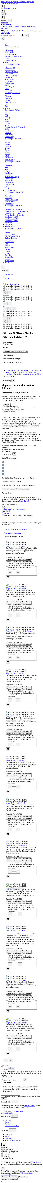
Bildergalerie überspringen (11, 284)
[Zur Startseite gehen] (8, 8)
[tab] (23, 372)
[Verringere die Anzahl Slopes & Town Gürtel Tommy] (10, 1049)
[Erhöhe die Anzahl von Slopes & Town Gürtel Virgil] (18, 829)
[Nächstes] (3, 267)
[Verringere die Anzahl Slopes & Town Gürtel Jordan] (10, 615)
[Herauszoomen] (5, 309)
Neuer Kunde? (24, 501)
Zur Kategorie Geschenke (13, 205)
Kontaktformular (17, 1111)
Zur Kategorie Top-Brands (14, 228)
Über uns (8, 1120)
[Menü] (3, 6)
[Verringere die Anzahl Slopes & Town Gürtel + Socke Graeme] (10, 744)
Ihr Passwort (6, 507)
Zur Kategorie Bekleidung (13, 139)
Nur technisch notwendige (9, 1177)
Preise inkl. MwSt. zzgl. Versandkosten (16, 351)
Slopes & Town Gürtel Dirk (15, 888)
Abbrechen (5, 513)
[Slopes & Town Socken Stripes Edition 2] (17, 286)
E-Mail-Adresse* (6, 1077)
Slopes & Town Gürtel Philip (15, 546)
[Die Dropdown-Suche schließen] (26, 35)
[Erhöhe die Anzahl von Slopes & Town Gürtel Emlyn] (18, 1006)
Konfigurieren (23, 1177)
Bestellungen (31, 26)
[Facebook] (2, 1145)
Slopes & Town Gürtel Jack (15, 673)
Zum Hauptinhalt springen (10, 2)
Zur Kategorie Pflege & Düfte (15, 192)
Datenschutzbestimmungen (20, 1087)
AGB (17, 1089)
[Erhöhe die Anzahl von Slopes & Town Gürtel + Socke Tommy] (18, 657)
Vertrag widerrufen (7, 1113)
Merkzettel (4, 28)
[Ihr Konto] (3, 17)
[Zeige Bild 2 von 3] (6, 295)
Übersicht (4, 26)
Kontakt (7, 1122)
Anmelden (4, 23)
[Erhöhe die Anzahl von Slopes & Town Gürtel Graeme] (18, 872)
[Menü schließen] (9, 20)
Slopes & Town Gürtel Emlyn (16, 980)
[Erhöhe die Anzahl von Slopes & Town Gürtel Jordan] (18, 615)
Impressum (8, 1134)
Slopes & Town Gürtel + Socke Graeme (19, 716)
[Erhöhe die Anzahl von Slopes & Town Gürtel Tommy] (18, 1049)
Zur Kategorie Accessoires (13, 161)
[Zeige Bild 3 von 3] (8, 295)
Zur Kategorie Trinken (12, 110)
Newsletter (8, 1124)
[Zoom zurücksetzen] (10, 309)
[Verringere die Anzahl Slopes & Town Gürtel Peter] (10, 964)
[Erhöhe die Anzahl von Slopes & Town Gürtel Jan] (18, 787)
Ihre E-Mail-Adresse (9, 505)
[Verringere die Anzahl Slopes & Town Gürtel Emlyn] (10, 1006)
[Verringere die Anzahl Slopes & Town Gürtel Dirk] (10, 914)
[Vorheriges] (3, 38)
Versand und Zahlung (12, 1126)
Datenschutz (9, 1138)
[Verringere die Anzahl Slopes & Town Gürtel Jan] (10, 787)
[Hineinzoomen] (14, 309)
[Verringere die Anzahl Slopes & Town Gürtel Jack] (10, 700)
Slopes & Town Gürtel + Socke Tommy (19, 631)
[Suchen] (4, 14)
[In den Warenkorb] (8, 577)
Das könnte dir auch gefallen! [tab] (18, 529)
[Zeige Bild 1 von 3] (4, 295)
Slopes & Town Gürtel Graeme (16, 845)
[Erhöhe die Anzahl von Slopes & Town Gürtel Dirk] (20, 914)
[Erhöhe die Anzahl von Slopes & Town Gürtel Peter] (20, 964)
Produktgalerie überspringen (13, 533)
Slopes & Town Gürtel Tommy (16, 1023)
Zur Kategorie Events (12, 47)
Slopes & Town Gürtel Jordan (16, 589)
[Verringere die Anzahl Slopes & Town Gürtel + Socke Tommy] (10, 657)
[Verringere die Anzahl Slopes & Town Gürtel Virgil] (10, 829)
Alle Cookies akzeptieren (9, 1179)
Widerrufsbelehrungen (12, 1140)
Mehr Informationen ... (27, 1173)
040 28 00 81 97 (29, 1106)
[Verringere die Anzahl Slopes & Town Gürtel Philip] (10, 572)
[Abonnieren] (25, 1079)
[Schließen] (4, 306)
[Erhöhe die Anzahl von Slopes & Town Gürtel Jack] (18, 700)
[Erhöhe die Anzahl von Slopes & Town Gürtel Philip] (18, 572)
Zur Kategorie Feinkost (12, 93)
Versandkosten (36, 1162)
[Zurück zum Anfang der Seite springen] (3, 1168)
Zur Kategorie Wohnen (12, 64)
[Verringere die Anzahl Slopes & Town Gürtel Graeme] (10, 872)
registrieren (7, 24)
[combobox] (10, 36)
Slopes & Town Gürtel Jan (15, 760)
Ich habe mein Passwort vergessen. (13, 509)
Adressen (23, 26)
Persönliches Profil (14, 26)
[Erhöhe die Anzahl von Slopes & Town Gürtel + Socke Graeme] (18, 744)
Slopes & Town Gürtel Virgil (15, 803)
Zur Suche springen (25, 2)
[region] (21, 307)
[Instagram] (4, 1145)
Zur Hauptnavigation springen (17, 3)
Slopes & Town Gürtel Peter (15, 930)
